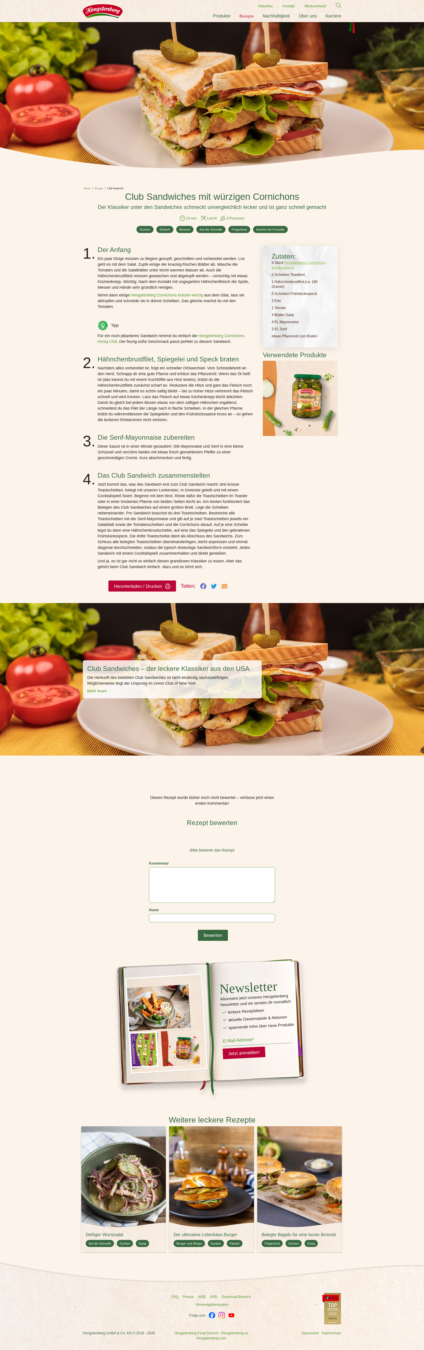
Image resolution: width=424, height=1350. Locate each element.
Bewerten (213, 935)
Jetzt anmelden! (244, 1053)
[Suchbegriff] (336, 5)
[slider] (212, 840)
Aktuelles (265, 6)
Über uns (308, 15)
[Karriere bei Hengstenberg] (331, 1308)
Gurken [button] (145, 229)
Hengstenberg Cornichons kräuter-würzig (167, 295)
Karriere (333, 15)
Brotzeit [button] (185, 229)
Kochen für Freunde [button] (270, 229)
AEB (202, 1297)
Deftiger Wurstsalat (104, 1234)
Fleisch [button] (235, 1243)
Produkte (222, 15)
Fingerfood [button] (239, 229)
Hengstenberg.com (211, 1338)
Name (154, 910)
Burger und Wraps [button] (189, 1243)
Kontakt (289, 6)
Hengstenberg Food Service (196, 1333)
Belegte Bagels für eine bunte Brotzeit (299, 1234)
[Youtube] (231, 1315)
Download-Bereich (236, 1297)
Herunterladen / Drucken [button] (138, 586)
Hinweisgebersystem (212, 1304)
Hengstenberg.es (234, 1333)
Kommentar (159, 863)
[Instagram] (221, 1315)
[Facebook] (212, 1315)
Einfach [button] (165, 229)
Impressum (310, 1333)
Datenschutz (331, 1333)
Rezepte (246, 15)
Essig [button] (142, 1243)
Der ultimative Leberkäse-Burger (205, 1234)
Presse (188, 1297)
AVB (213, 1297)
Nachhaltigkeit (276, 15)
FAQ (174, 1297)
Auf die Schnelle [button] (211, 229)
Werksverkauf (315, 6)
